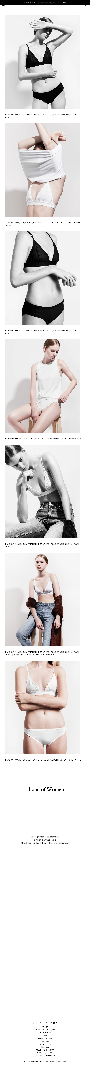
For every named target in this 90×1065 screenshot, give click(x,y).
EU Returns (45, 1033)
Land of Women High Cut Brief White (61, 438)
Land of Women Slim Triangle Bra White (27, 544)
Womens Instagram (45, 1050)
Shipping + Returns (45, 1030)
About (45, 1027)
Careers (45, 1041)
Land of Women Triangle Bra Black (24, 115)
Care (45, 1036)
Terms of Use (45, 1038)
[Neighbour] (45, 3)
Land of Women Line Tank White (22, 438)
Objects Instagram (45, 1056)
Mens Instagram (45, 1053)
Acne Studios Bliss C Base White (23, 223)
